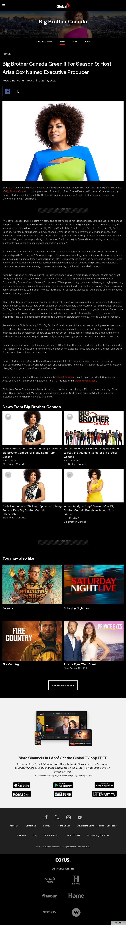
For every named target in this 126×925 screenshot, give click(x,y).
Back (7, 53)
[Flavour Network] (49, 896)
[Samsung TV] (63, 793)
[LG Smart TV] (104, 793)
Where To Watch (51, 835)
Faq (34, 835)
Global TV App (65, 377)
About (87, 41)
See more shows (63, 685)
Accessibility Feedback (98, 835)
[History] (76, 880)
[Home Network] (76, 896)
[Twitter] (17, 91)
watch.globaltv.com (85, 380)
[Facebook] (7, 91)
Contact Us (31, 825)
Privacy (46, 825)
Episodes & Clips (44, 41)
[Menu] (3, 5)
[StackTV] (50, 912)
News (62, 41)
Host (75, 41)
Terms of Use (63, 825)
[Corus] (63, 860)
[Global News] (49, 880)
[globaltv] (63, 5)
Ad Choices (119, 923)
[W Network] (76, 912)
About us (14, 825)
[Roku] (21, 793)
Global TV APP (73, 835)
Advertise (21, 835)
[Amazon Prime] (104, 785)
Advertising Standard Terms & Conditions (97, 825)
